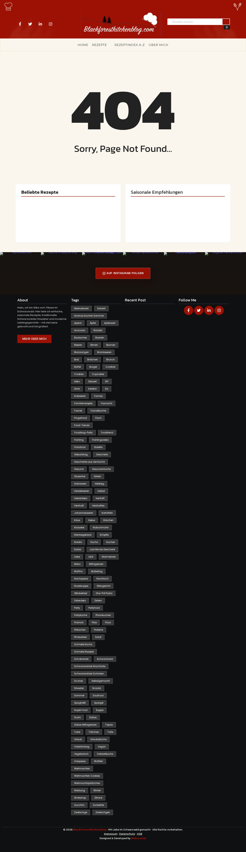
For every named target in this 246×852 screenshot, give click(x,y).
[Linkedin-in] (40, 24)
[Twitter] (30, 24)
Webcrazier (139, 838)
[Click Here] (227, 27)
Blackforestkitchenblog (90, 830)
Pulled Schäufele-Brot (200, 226)
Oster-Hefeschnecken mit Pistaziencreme (89, 224)
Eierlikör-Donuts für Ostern (151, 224)
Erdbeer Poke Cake (40, 226)
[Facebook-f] (20, 24)
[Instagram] (50, 24)
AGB (139, 834)
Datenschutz (127, 834)
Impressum (110, 834)
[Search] (226, 21)
